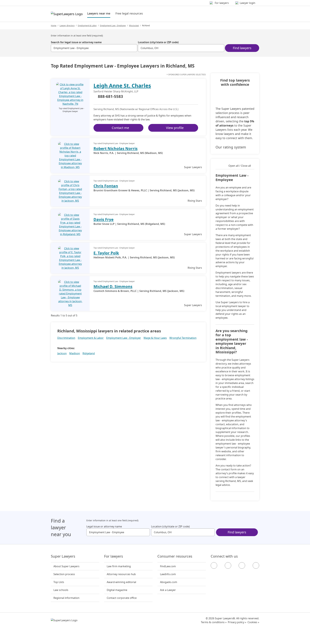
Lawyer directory (67, 25)
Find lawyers (242, 48)
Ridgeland (89, 353)
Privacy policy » (237, 622)
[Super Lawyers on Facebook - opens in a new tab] (214, 565)
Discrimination (66, 338)
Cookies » (253, 622)
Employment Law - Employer (123, 338)
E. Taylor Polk (106, 252)
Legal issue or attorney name (104, 526)
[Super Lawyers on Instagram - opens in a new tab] (228, 565)
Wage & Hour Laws (155, 338)
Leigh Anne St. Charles (122, 85)
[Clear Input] (133, 48)
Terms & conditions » (214, 622)
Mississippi (134, 25)
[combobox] (94, 48)
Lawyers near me (98, 13)
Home (53, 25)
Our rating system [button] (231, 147)
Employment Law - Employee (113, 25)
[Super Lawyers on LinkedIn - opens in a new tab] (256, 565)
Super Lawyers (63, 556)
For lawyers (113, 556)
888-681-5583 (110, 96)
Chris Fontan (105, 185)
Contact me (120, 128)
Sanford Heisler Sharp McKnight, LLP (115, 91)
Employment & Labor (87, 25)
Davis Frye (103, 219)
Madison (74, 353)
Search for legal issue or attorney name (76, 42)
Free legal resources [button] (129, 13)
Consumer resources (174, 556)
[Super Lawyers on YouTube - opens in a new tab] (242, 565)
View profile (175, 128)
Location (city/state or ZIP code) (158, 42)
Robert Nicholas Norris (115, 148)
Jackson (62, 353)
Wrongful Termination (182, 338)
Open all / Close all (239, 165)
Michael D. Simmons (112, 286)
